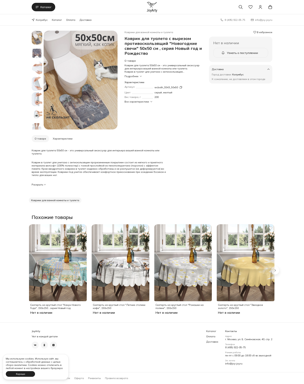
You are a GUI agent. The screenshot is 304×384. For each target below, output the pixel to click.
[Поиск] (241, 7)
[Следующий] (275, 270)
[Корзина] (270, 7)
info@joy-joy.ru (233, 363)
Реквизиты (94, 378)
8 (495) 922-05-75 (235, 347)
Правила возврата (116, 378)
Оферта (79, 378)
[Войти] (260, 7)
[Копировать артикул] (181, 87)
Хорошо (20, 374)
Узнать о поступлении (242, 53)
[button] (250, 7)
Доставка (85, 19)
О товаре (40, 138)
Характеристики (62, 138)
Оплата (70, 19)
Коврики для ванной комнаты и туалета (149, 32)
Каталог (46, 7)
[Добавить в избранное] (83, 228)
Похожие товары (52, 217)
